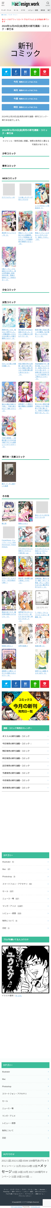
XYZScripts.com (35, 1207)
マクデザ (24, 1202)
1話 (9, 1160)
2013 (14, 1160)
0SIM (25, 1160)
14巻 (29, 1166)
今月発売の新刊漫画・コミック (16, 780)
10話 (14, 1172)
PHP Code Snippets (16, 1207)
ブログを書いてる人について (14, 1194)
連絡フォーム (39, 1194)
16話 (31, 1177)
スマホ (23, 10)
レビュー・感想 (33, 10)
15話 (19, 1176)
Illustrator (8, 862)
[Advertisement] (25, 821)
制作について (9, 921)
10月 (25, 1172)
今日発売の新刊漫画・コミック (16, 744)
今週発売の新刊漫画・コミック (16, 773)
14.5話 (25, 1176)
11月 (18, 1166)
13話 (19, 1160)
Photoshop (8, 876)
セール (16, 10)
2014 (24, 1166)
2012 (4, 1160)
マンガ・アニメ (6, 10)
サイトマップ (29, 1194)
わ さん (18, 996)
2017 (31, 1172)
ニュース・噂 (10, 899)
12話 (34, 1166)
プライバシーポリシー (25, 1196)
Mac (6, 869)
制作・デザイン (16, 1191)
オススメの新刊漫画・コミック (16, 736)
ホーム (6, 1189)
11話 (13, 1176)
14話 (20, 1172)
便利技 (43, 10)
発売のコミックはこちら (25, 82)
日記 (5, 928)
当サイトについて (40, 1191)
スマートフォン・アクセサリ (16, 884)
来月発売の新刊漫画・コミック (16, 788)
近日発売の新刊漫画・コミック (16, 766)
